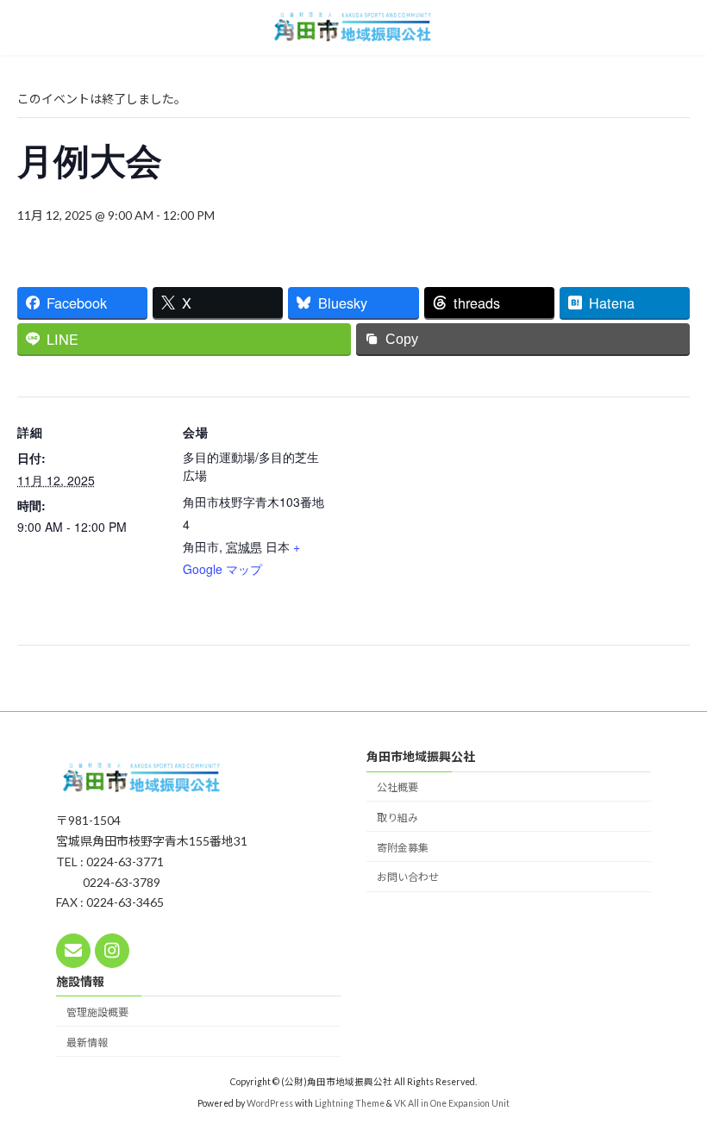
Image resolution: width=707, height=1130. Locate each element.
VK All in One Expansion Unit (452, 1103)
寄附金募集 (403, 847)
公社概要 (397, 787)
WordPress (270, 1103)
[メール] (73, 950)
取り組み (397, 817)
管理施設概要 (97, 1012)
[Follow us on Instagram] (112, 950)
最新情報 (87, 1042)
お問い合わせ (408, 877)
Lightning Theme (350, 1103)
